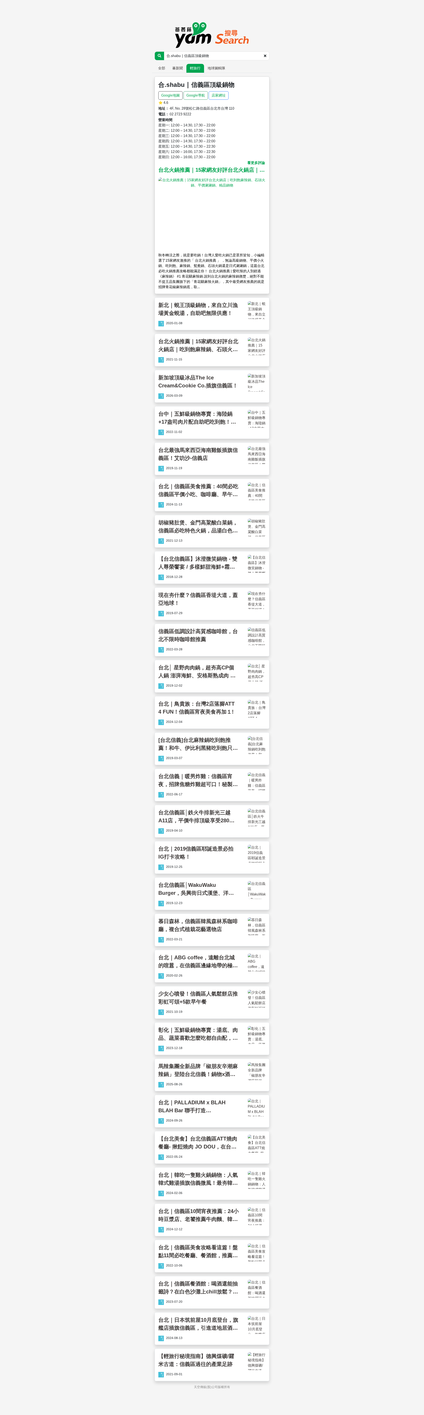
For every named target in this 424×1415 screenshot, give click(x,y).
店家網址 (219, 95)
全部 (161, 68)
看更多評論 (256, 163)
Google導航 (195, 95)
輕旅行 (195, 68)
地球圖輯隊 (216, 68)
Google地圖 (170, 95)
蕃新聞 (177, 68)
